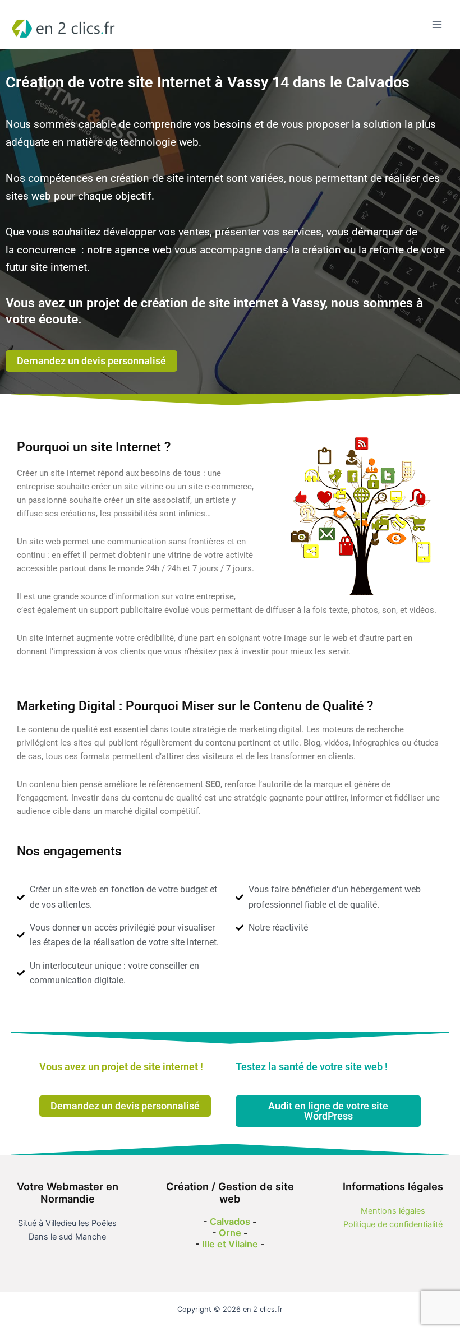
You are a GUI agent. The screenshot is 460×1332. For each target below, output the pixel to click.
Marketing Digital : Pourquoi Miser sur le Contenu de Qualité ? (195, 706)
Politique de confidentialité (393, 1224)
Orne (230, 1232)
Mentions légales (393, 1211)
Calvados (230, 1221)
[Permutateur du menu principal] (437, 24)
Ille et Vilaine (230, 1244)
